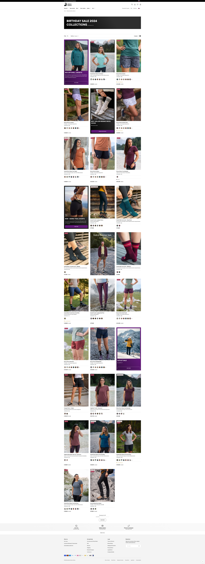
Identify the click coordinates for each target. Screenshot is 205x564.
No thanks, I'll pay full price (102, 295)
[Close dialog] (113, 266)
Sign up (102, 290)
